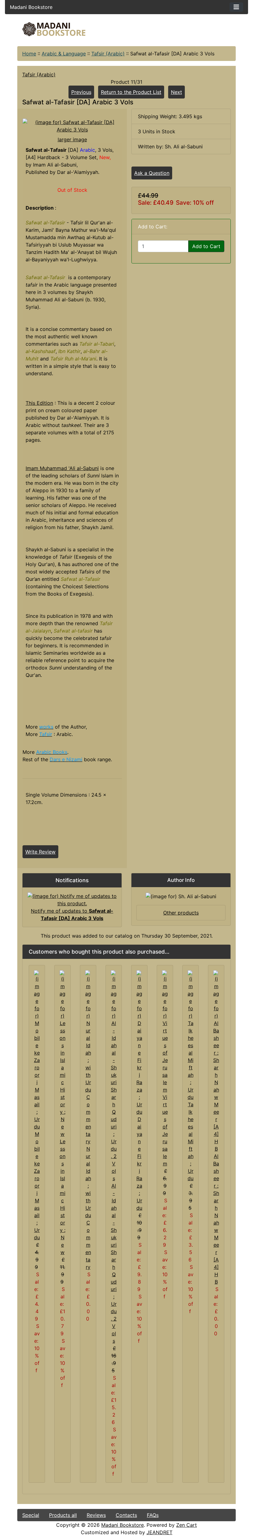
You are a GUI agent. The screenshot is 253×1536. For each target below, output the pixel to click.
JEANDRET (159, 1532)
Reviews (96, 1515)
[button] (197, 1510)
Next (176, 92)
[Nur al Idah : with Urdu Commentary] (88, 1057)
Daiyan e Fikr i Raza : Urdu (139, 1163)
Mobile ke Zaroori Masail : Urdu (37, 1185)
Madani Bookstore (122, 1525)
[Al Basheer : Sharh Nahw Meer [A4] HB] (216, 1061)
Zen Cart (186, 1525)
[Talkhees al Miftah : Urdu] (190, 1035)
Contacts (126, 1515)
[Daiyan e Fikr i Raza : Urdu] (139, 1042)
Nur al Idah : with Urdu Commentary (88, 1208)
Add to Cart (206, 246)
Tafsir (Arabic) (108, 53)
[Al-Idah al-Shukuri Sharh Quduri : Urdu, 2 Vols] (114, 1075)
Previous (81, 92)
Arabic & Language (64, 53)
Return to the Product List (131, 92)
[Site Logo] (53, 29)
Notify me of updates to (72, 914)
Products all (63, 1515)
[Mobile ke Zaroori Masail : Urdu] (37, 1050)
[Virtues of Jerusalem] (165, 1031)
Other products (181, 913)
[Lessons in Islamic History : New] (62, 1053)
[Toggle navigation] (236, 7)
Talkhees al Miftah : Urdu (190, 1141)
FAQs (153, 1515)
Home (29, 53)
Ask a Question (151, 173)
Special (30, 1515)
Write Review (40, 852)
